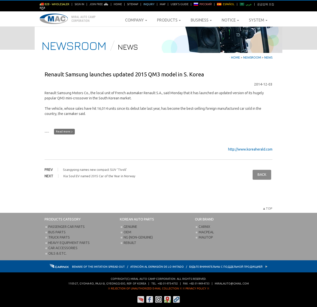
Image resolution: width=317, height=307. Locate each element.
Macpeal (206, 232)
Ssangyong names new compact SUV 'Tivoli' (95, 169)
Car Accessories (63, 248)
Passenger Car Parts (66, 227)
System (256, 20)
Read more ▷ (64, 131)
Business (200, 20)
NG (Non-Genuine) (138, 237)
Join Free (96, 4)
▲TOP (267, 208)
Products (167, 20)
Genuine (130, 227)
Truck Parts (59, 237)
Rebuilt (130, 243)
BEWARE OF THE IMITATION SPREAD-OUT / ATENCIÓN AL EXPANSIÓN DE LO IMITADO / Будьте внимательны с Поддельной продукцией (167, 266)
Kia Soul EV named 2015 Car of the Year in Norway (99, 176)
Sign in (79, 4)
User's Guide (179, 4)
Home (118, 4)
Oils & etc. (57, 253)
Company (134, 20)
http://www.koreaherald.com (250, 149)
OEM (127, 232)
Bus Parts (57, 232)
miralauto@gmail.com (232, 283)
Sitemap (132, 4)
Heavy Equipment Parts (69, 243)
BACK (262, 174)
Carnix (204, 227)
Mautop (206, 237)
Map (162, 4)
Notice (229, 20)
